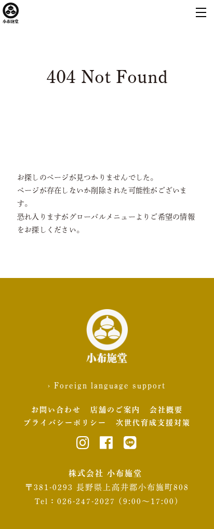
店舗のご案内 (115, 409)
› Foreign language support (107, 385)
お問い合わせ (56, 409)
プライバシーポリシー (64, 422)
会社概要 (166, 409)
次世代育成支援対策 (153, 422)
